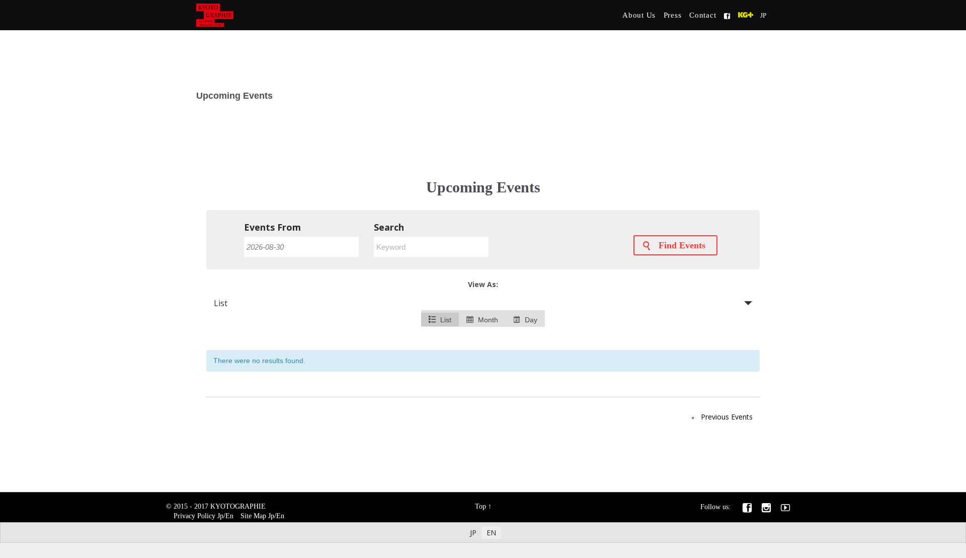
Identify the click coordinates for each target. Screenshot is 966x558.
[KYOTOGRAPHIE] (275, 15)
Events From (272, 227)
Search (389, 227)
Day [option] (530, 320)
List (220, 303)
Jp (220, 516)
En (229, 516)
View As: (483, 284)
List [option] (444, 320)
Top (480, 506)
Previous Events (722, 417)
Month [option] (487, 320)
